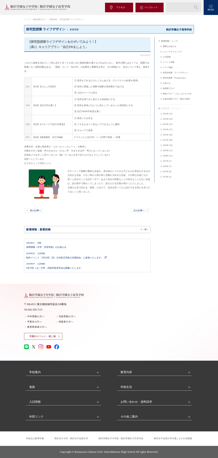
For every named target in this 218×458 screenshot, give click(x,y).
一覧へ (145, 229)
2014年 (166, 177)
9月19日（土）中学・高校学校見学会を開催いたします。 (54, 266)
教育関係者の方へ (37, 327)
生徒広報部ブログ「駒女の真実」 (177, 99)
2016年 (166, 166)
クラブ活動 (168, 67)
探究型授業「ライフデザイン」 (176, 73)
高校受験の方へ (39, 19)
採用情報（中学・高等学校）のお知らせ (46, 245)
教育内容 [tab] (126, 372)
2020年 (166, 145)
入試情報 (167, 57)
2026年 (166, 114)
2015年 (166, 172)
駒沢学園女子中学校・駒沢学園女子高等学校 (121, 438)
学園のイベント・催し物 (42, 336)
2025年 (166, 119)
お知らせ (167, 83)
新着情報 (53, 19)
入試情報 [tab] (35, 401)
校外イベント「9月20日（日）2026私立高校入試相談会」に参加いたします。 (64, 255)
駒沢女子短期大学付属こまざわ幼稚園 (173, 438)
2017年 (166, 161)
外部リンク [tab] (36, 416)
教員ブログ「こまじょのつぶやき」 (178, 94)
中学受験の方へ (36, 316)
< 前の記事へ (33, 210)
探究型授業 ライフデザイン (71, 19)
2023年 (166, 130)
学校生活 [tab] (126, 387)
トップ (27, 19)
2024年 (166, 124)
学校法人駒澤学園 (35, 438)
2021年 (166, 140)
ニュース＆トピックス (172, 52)
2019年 (166, 151)
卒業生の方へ (34, 322)
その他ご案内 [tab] (129, 416)
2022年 (166, 135)
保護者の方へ (66, 322)
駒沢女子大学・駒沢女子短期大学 (71, 438)
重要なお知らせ (169, 46)
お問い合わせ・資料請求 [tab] (136, 401)
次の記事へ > (140, 210)
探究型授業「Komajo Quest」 (175, 78)
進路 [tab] (32, 387)
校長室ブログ (168, 88)
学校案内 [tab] (35, 372)
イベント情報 (168, 62)
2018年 (166, 156)
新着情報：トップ (169, 41)
